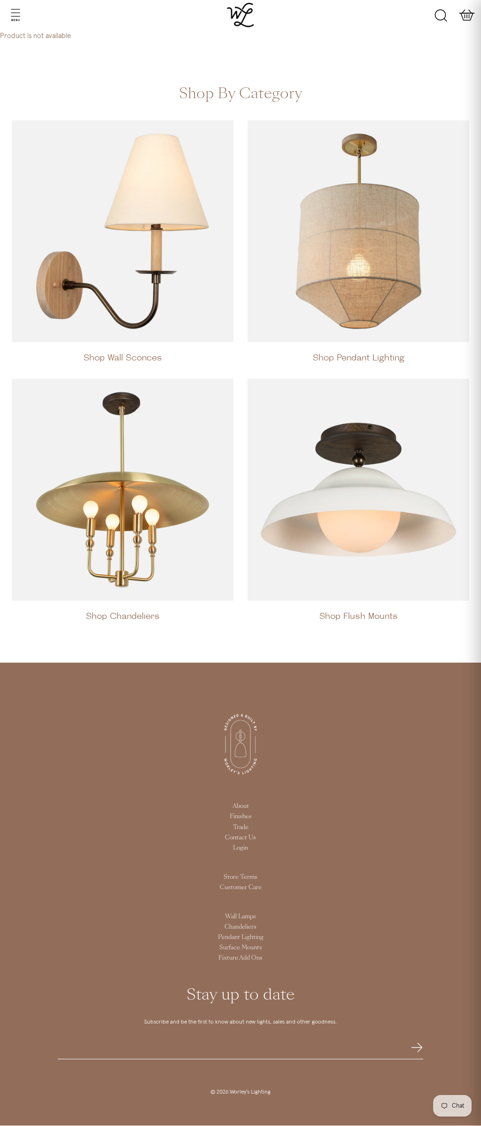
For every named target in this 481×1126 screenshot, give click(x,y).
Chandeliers (240, 927)
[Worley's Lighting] (241, 15)
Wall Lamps (240, 916)
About (241, 806)
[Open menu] (6, 15)
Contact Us (240, 837)
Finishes (241, 816)
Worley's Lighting (250, 1092)
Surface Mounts (240, 947)
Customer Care (241, 887)
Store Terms (240, 877)
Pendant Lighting (241, 937)
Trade (240, 827)
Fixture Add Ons (240, 958)
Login (240, 848)
